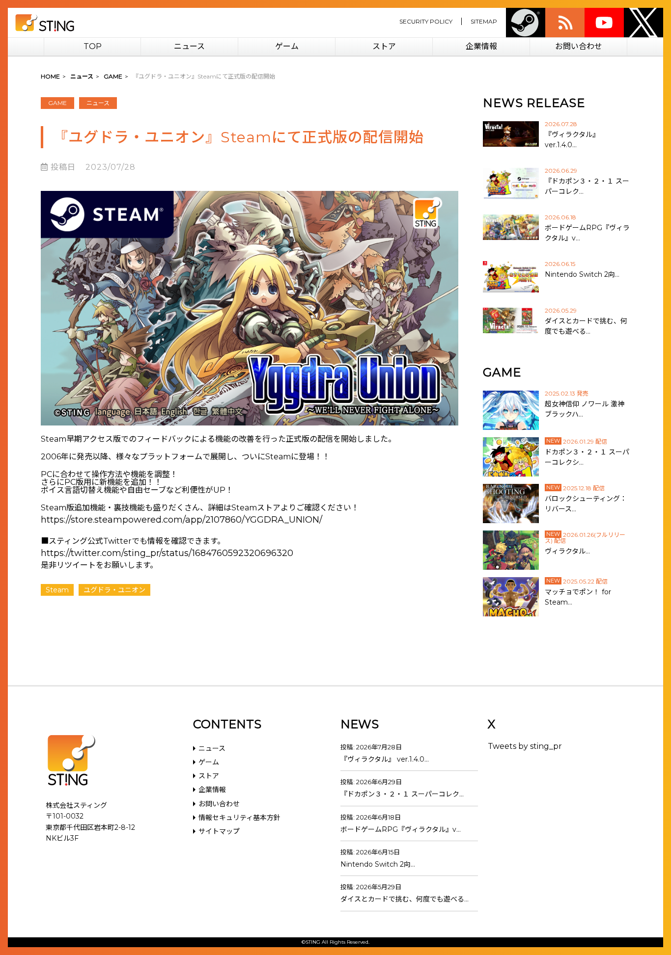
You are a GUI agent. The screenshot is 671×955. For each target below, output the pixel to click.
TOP (93, 46)
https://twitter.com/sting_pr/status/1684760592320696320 (167, 553)
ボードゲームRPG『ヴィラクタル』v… (400, 829)
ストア (384, 46)
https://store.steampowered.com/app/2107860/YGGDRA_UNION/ (181, 519)
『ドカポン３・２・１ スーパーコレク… (402, 794)
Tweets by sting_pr (525, 746)
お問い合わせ (578, 46)
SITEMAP (484, 21)
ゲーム (287, 46)
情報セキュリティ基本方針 (239, 817)
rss (565, 22)
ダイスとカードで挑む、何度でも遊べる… (404, 899)
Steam (525, 22)
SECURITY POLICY (425, 21)
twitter (643, 22)
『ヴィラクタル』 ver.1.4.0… (384, 759)
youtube (604, 22)
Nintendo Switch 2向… (377, 864)
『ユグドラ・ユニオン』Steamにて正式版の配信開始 (238, 137)
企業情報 (481, 46)
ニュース (189, 46)
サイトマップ (219, 831)
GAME (57, 102)
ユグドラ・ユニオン (114, 589)
